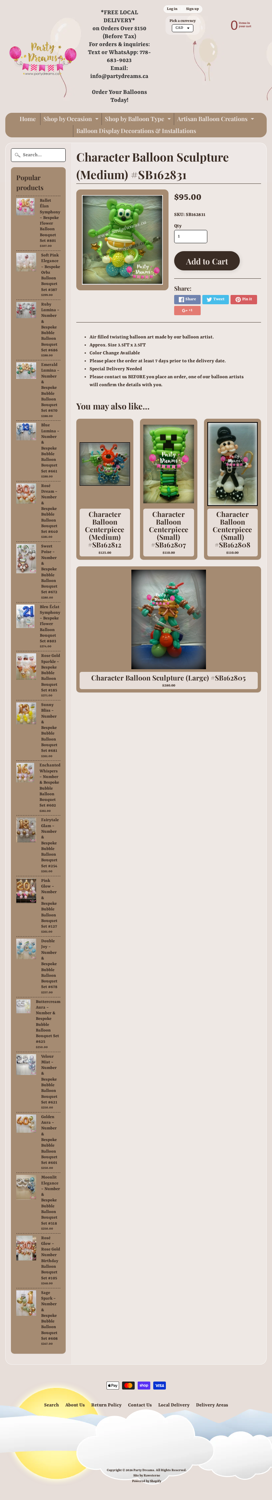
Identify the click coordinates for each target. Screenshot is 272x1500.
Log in (172, 9)
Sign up (192, 9)
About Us (75, 1405)
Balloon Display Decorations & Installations (136, 131)
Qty (178, 226)
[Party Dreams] (43, 56)
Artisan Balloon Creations (216, 120)
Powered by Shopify (146, 1481)
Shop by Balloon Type (138, 120)
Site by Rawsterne (146, 1475)
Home (28, 119)
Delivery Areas (212, 1405)
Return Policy (106, 1405)
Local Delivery (174, 1405)
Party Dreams (143, 1470)
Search (51, 1405)
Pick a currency (183, 21)
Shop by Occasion (71, 120)
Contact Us (140, 1405)
